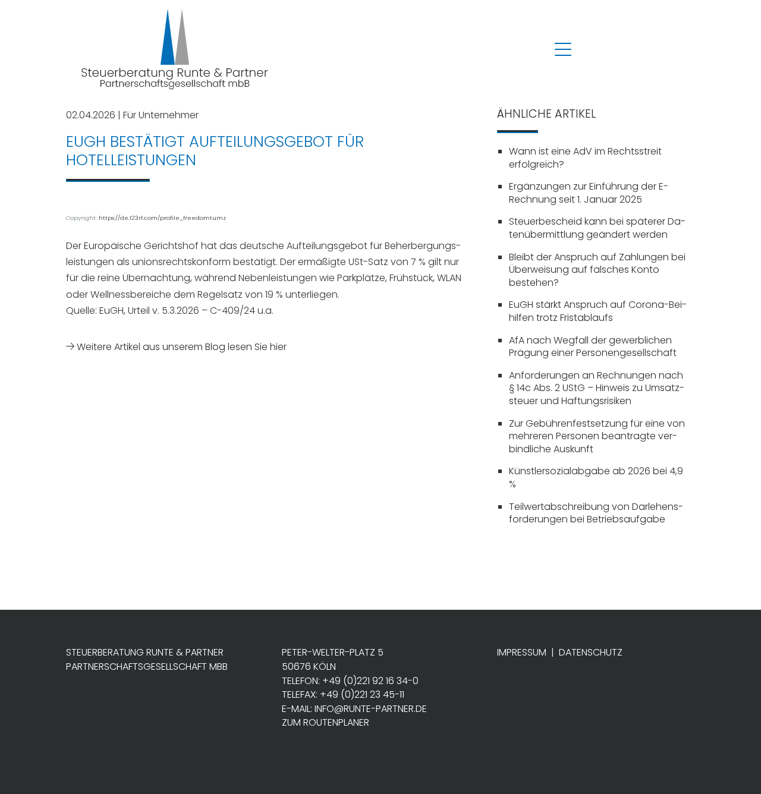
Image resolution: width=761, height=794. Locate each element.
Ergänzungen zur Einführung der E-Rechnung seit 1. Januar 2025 (588, 192)
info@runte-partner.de (371, 709)
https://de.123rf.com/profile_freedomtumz (162, 218)
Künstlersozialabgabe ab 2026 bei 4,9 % (596, 477)
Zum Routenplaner (325, 722)
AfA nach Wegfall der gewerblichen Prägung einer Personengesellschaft (593, 346)
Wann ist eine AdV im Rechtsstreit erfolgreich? (585, 157)
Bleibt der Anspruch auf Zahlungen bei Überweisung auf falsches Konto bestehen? (597, 269)
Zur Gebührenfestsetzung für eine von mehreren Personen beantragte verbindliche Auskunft (597, 436)
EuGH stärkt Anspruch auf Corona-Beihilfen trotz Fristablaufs (598, 311)
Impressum (521, 652)
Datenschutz (590, 652)
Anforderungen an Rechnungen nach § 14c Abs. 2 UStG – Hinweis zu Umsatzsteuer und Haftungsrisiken (596, 388)
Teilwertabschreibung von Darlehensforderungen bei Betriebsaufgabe (596, 513)
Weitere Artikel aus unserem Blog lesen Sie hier (180, 347)
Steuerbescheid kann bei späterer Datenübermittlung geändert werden (597, 228)
